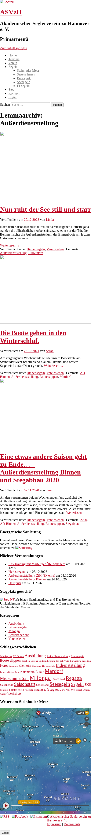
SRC (25, 690)
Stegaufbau (56, 689)
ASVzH (11, 12)
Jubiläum (15, 672)
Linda (50, 219)
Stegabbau (73, 523)
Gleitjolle (25, 665)
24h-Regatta (6, 656)
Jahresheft (5, 672)
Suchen (5, 104)
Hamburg (36, 666)
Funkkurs (13, 666)
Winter (3, 694)
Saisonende (6, 684)
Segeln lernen (26, 74)
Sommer (4, 690)
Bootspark (24, 78)
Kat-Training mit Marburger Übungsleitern (36, 564)
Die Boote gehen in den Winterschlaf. (33, 336)
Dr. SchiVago (62, 661)
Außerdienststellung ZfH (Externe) (31, 575)
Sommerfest (15, 689)
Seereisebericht (18, 635)
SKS (87, 685)
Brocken (26, 661)
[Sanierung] (23, 548)
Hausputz (14, 583)
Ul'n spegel (76, 690)
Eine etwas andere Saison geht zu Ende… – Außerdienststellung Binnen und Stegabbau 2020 (43, 468)
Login (12, 97)
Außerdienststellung (13, 253)
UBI (68, 690)
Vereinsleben (55, 249)
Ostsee (55, 678)
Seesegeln (23, 82)
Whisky (86, 690)
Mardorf (65, 376)
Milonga (14, 631)
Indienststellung (70, 665)
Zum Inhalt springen (13, 48)
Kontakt (13, 93)
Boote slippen (49, 376)
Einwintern (35, 253)
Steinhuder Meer (28, 70)
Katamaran (27, 671)
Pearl (62, 679)
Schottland (42, 684)
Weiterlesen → (10, 245)
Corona (34, 661)
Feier (4, 665)
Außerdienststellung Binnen (27, 579)
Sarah (50, 351)
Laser (40, 672)
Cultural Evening (47, 661)
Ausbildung (16, 623)
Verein (12, 63)
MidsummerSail (14, 678)
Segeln (13, 67)
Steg (11, 89)
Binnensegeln (36, 249)
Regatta (74, 678)
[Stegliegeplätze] (7, 599)
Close (5, 832)
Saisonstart (24, 684)
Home (12, 55)
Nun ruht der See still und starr (45, 209)
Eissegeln (23, 86)
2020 (83, 520)
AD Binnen (8, 523)
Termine (13, 59)
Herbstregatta (17, 571)
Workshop (14, 693)
